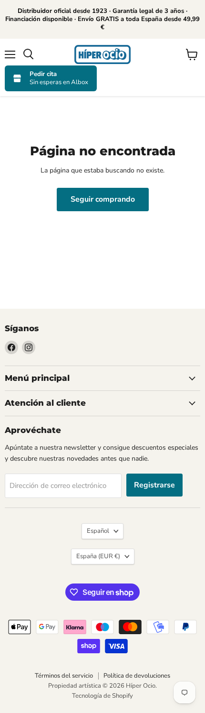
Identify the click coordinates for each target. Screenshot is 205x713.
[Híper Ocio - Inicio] (102, 54)
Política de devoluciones (136, 675)
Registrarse (154, 485)
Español (98, 531)
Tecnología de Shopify (102, 695)
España (98, 556)
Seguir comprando (103, 199)
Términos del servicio (64, 675)
